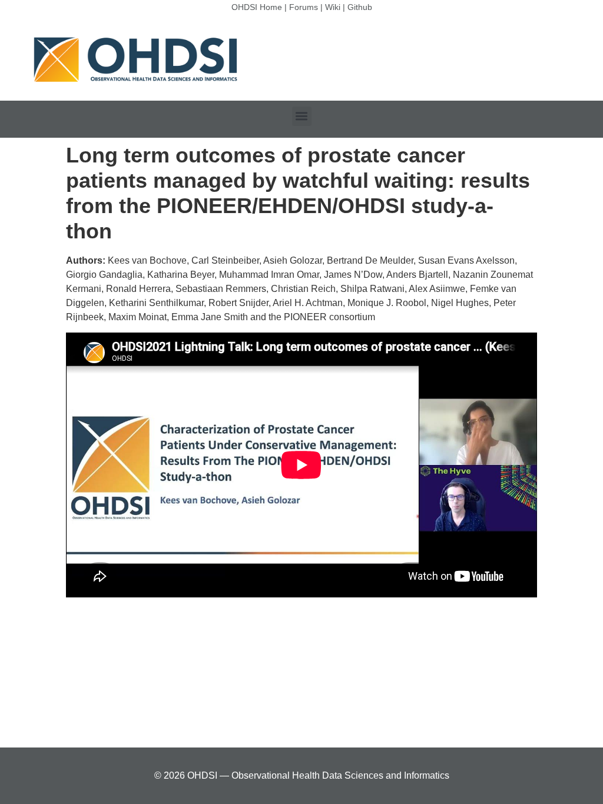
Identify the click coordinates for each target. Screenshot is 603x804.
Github (359, 7)
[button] (302, 116)
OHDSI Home (256, 7)
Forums (303, 7)
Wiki (332, 7)
